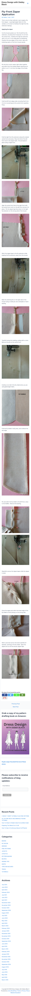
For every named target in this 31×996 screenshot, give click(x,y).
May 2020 (4, 920)
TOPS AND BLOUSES (7, 866)
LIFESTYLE (5, 853)
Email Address (6, 785)
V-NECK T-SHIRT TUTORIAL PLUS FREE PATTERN (15, 816)
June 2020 (5, 918)
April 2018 (4, 977)
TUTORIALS (5, 871)
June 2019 (4, 944)
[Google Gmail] (4, 698)
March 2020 (5, 925)
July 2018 (4, 969)
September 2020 (6, 910)
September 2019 (6, 941)
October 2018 (5, 962)
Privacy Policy (25, 991)
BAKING (4, 841)
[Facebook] (4, 695)
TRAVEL (4, 869)
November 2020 (6, 905)
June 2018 (4, 972)
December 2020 (6, 902)
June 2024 (5, 887)
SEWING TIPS (5, 861)
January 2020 (5, 931)
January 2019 (5, 954)
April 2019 (4, 946)
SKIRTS (4, 864)
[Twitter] (10, 695)
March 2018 (5, 980)
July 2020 (4, 915)
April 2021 (4, 900)
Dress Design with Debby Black (13, 3)
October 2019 (5, 938)
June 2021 (4, 897)
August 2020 (5, 913)
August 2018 (5, 967)
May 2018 (4, 974)
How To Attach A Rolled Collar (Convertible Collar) (15, 823)
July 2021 (4, 895)
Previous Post (16, 703)
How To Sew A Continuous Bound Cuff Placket (14, 828)
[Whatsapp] (16, 695)
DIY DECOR (5, 843)
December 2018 (6, 956)
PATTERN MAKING (7, 856)
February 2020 (6, 928)
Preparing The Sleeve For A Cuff (10, 825)
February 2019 (5, 951)
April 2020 (4, 923)
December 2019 (6, 933)
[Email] (22, 695)
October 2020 (5, 908)
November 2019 (6, 936)
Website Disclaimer (15, 992)
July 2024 (4, 884)
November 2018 (6, 959)
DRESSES (4, 846)
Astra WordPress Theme (14, 991)
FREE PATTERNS (6, 848)
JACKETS (4, 851)
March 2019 (5, 949)
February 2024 (6, 892)
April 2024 (4, 890)
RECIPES (4, 859)
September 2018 (6, 964)
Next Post (16, 706)
